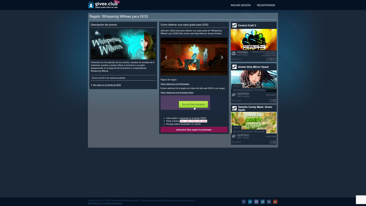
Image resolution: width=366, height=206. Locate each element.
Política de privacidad (102, 203)
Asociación (117, 203)
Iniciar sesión (241, 5)
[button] (166, 56)
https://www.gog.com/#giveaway (175, 83)
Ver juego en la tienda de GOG (107, 84)
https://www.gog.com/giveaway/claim (177, 92)
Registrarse (266, 5)
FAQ (90, 203)
